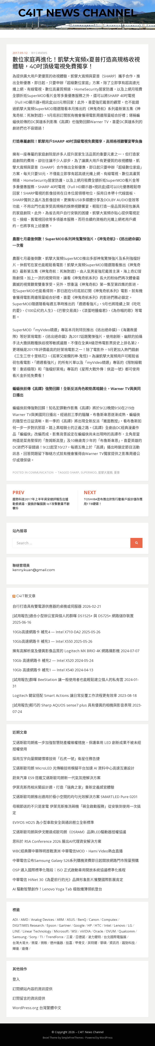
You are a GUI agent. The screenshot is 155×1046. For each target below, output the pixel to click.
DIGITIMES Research (28, 925)
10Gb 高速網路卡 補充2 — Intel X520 (43, 660)
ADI (15, 919)
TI (41, 937)
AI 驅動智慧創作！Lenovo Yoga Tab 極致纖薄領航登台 (57, 889)
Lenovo (119, 925)
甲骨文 (80, 943)
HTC (98, 925)
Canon (94, 919)
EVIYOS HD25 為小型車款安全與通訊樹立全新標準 (53, 822)
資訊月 (114, 943)
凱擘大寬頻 (105, 472)
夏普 (117, 472)
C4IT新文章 (26, 596)
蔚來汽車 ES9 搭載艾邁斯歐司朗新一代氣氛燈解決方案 (57, 777)
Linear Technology (37, 931)
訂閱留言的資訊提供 (29, 998)
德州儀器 (56, 943)
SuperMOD (89, 472)
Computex (109, 919)
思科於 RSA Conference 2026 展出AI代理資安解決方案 (57, 841)
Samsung (20, 937)
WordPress (106, 1037)
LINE (16, 931)
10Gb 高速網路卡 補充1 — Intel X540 (43, 669)
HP (89, 925)
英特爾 (92, 943)
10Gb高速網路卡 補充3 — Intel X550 (43, 641)
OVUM (111, 931)
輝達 (16, 948)
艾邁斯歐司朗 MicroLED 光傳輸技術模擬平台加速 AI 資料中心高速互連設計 (73, 768)
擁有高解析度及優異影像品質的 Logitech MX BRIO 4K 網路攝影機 (66, 650)
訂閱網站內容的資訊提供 (32, 988)
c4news (41, 53)
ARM (60, 919)
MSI (74, 931)
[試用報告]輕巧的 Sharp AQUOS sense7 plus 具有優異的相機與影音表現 (72, 705)
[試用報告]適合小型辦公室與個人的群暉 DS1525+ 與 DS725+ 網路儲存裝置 (73, 615)
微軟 (44, 943)
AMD (24, 919)
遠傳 (25, 948)
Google (79, 925)
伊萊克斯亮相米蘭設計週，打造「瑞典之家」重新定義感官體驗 (63, 787)
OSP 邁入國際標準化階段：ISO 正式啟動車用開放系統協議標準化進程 (69, 870)
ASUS (71, 919)
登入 (16, 979)
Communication (40, 472)
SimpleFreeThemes (72, 1037)
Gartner (65, 925)
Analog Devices (42, 919)
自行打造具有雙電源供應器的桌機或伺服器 (47, 606)
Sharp (74, 472)
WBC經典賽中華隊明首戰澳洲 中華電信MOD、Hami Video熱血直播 (68, 851)
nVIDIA (85, 931)
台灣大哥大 (21, 943)
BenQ (82, 919)
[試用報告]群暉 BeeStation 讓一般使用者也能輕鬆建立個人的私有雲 (68, 679)
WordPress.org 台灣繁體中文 (37, 1007)
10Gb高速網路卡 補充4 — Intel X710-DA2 (47, 631)
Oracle (98, 931)
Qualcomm (127, 931)
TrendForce (54, 937)
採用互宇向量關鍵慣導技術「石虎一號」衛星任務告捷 (56, 758)
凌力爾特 (94, 937)
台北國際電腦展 (115, 937)
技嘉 (69, 943)
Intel (107, 925)
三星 (69, 937)
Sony (33, 937)
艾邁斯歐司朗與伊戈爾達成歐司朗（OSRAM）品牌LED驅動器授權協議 (69, 831)
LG (130, 925)
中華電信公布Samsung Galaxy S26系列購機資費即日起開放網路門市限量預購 (76, 860)
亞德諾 (80, 937)
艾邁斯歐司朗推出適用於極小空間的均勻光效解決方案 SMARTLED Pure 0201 (75, 796)
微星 (34, 943)
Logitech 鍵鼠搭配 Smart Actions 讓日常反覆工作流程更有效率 (65, 695)
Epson (51, 925)
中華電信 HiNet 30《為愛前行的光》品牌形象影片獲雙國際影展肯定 (68, 879)
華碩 (103, 943)
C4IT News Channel (77, 12)
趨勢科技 (128, 943)
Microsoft (61, 931)
